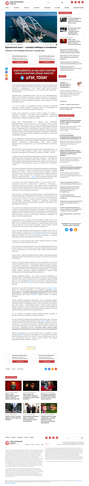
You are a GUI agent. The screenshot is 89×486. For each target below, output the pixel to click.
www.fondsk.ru (79, 480)
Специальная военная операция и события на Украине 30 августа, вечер (71, 168)
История (57, 7)
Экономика (47, 7)
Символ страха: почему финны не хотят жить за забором (13, 418)
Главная (7, 437)
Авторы (32, 444)
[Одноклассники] (6, 75)
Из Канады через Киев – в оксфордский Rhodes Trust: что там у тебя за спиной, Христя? (48, 396)
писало (34, 176)
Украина (8, 369)
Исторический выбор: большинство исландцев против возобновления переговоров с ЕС (74, 31)
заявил (43, 321)
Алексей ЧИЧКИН (31, 414)
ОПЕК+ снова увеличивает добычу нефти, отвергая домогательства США (12, 396)
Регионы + (17, 7)
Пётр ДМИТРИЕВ (13, 44)
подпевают (30, 282)
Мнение (67, 7)
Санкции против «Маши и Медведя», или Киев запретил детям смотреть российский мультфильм (48, 419)
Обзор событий (68, 16)
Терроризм (20, 369)
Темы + (7, 7)
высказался (34, 294)
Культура (26, 437)
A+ (51, 44)
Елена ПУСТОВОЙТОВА (50, 392)
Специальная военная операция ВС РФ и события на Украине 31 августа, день (70, 122)
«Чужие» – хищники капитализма (69, 104)
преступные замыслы (51, 288)
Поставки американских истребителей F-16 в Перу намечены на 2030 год (70, 196)
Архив (42, 444)
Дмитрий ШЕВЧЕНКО (32, 392)
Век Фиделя (63, 101)
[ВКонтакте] (6, 72)
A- (53, 44)
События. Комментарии (66, 115)
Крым (13, 369)
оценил (21, 334)
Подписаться (20, 62)
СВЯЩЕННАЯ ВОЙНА (78, 7)
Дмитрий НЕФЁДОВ (14, 392)
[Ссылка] (6, 79)
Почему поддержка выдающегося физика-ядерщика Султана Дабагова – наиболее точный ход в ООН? (70, 209)
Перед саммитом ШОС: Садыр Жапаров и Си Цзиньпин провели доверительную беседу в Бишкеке (70, 51)
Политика (36, 7)
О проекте (27, 444)
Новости (26, 7)
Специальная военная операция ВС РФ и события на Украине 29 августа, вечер (71, 202)
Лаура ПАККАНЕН (13, 414)
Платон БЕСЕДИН (68, 79)
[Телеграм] (6, 69)
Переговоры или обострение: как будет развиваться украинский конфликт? (31, 396)
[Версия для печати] (56, 44)
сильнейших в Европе (40, 233)
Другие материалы (11, 377)
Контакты (38, 444)
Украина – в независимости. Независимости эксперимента (65, 85)
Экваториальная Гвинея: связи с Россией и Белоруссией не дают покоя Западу (31, 419)
